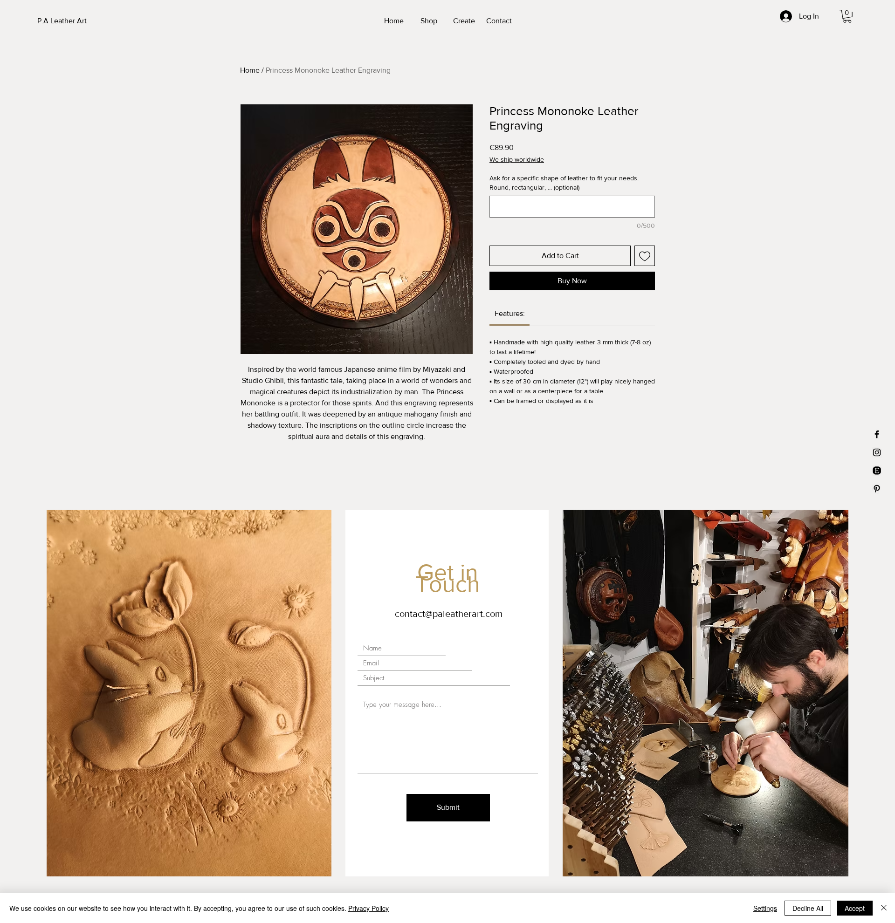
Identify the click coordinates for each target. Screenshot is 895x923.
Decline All (807, 908)
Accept (855, 908)
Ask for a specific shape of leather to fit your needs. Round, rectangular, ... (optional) (564, 182)
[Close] (883, 908)
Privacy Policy (368, 908)
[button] (847, 16)
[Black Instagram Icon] (877, 452)
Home (250, 70)
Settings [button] (765, 908)
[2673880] (877, 470)
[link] (510, 313)
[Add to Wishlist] (644, 256)
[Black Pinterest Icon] (877, 489)
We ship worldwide (516, 159)
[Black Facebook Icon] (877, 434)
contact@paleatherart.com (449, 613)
